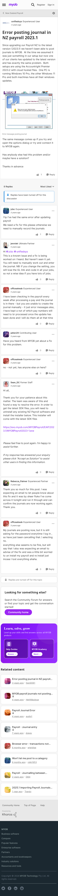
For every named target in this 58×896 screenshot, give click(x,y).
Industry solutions (10, 861)
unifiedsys (16, 21)
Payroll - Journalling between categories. (28, 773)
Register (41, 4)
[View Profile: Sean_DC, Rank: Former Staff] (6, 384)
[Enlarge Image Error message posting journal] (29, 111)
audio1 (29, 716)
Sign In (51, 4)
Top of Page (30, 805)
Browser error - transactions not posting (30, 743)
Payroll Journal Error (23, 710)
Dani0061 (30, 683)
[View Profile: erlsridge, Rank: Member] (8, 746)
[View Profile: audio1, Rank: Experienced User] (8, 712)
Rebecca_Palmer (19, 481)
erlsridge (32, 747)
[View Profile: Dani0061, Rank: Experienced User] (8, 681)
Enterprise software (10, 847)
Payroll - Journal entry (24, 727)
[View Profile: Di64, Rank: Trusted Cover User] (8, 775)
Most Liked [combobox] (47, 186)
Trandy (28, 791)
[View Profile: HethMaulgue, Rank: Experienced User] (8, 696)
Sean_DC (15, 382)
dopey (29, 733)
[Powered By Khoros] (29, 813)
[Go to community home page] (13, 4)
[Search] (33, 5)
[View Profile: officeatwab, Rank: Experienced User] (6, 290)
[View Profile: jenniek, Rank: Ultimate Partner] (6, 245)
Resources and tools (11, 866)
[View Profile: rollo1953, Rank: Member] (8, 760)
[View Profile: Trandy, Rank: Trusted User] (8, 790)
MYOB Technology (29, 876)
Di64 (28, 777)
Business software (10, 834)
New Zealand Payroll (14, 13)
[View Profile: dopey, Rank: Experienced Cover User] (8, 729)
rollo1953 (32, 762)
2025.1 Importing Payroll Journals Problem (31, 787)
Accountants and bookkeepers (16, 856)
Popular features (9, 843)
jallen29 (15, 333)
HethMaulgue (32, 699)
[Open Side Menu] (4, 5)
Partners (5, 852)
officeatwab (17, 288)
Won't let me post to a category (29, 758)
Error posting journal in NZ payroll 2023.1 (31, 679)
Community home (18, 612)
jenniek (14, 243)
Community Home (10, 805)
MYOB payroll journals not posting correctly (31, 693)
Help (42, 805)
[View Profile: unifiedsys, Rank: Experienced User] (6, 23)
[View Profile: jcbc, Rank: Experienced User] (6, 211)
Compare (5, 838)
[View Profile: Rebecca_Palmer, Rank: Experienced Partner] (6, 483)
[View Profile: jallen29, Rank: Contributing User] (6, 334)
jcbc (13, 209)
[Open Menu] (54, 13)
